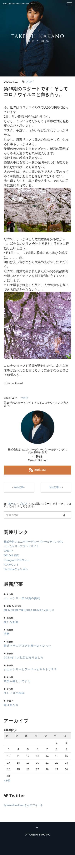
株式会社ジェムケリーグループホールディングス (33, 541)
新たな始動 (11, 621)
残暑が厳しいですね (17, 681)
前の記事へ (55, 487)
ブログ (30, 81)
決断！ (8, 633)
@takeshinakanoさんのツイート (23, 805)
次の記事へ (20, 487)
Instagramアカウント (17, 560)
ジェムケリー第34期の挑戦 (22, 598)
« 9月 (7, 780)
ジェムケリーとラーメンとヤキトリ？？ (30, 669)
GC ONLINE (11, 555)
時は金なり (11, 704)
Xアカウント (11, 564)
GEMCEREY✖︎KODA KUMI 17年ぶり (29, 610)
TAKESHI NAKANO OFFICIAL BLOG (19, 4)
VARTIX (8, 550)
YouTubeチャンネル (16, 569)
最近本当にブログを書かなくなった (27, 645)
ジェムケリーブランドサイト (21, 546)
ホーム (12, 503)
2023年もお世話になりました (24, 657)
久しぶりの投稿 (14, 693)
